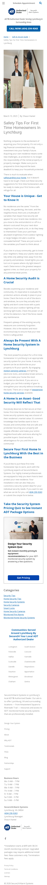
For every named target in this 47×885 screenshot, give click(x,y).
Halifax (11, 657)
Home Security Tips (12, 598)
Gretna (27, 681)
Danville (11, 666)
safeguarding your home (15, 177)
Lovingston (12, 647)
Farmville (27, 657)
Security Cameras (11, 605)
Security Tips (9, 595)
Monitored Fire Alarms (14, 614)
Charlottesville (29, 662)
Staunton (12, 671)
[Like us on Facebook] (5, 839)
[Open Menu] (3, 3)
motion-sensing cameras (15, 370)
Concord (27, 652)
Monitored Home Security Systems (19, 617)
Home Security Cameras (14, 611)
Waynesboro (29, 666)
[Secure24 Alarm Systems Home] (23, 11)
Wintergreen (13, 676)
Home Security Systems (14, 602)
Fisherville (12, 652)
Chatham (12, 681)
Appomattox (29, 671)
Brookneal (28, 676)
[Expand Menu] (26, 17)
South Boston (29, 647)
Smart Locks (9, 608)
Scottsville (12, 662)
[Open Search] (40, 3)
